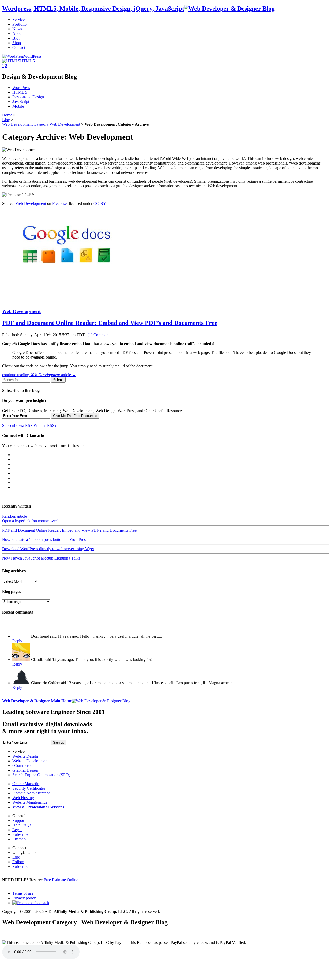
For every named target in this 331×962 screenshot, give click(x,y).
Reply (17, 641)
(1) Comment (98, 335)
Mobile (18, 106)
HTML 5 (19, 92)
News (17, 29)
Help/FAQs (21, 825)
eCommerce (22, 765)
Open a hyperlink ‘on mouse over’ (30, 521)
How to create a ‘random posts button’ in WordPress (44, 539)
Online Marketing (26, 783)
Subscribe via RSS (17, 425)
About (17, 33)
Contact (18, 47)
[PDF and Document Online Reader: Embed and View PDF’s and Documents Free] (66, 301)
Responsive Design (28, 97)
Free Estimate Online (61, 880)
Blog (16, 38)
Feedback (40, 902)
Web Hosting (23, 797)
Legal (17, 829)
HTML (27, 61)
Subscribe (20, 834)
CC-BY (99, 203)
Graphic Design (25, 770)
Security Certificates (28, 788)
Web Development (41, 124)
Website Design (25, 756)
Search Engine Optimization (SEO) (41, 775)
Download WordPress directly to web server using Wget (48, 549)
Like (16, 857)
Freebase (59, 203)
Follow (18, 862)
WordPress (32, 56)
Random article (14, 516)
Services (19, 19)
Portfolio (19, 24)
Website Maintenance (29, 802)
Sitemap (19, 839)
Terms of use (22, 893)
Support (18, 820)
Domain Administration (31, 793)
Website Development (30, 761)
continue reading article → (39, 374)
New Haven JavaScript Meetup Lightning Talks (41, 558)
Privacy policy (24, 898)
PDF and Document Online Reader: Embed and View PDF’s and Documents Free (109, 322)
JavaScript (20, 101)
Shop (16, 43)
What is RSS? (45, 425)
